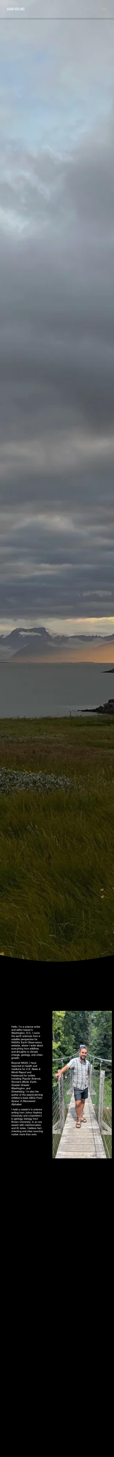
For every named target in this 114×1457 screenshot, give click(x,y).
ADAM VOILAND (15, 9)
